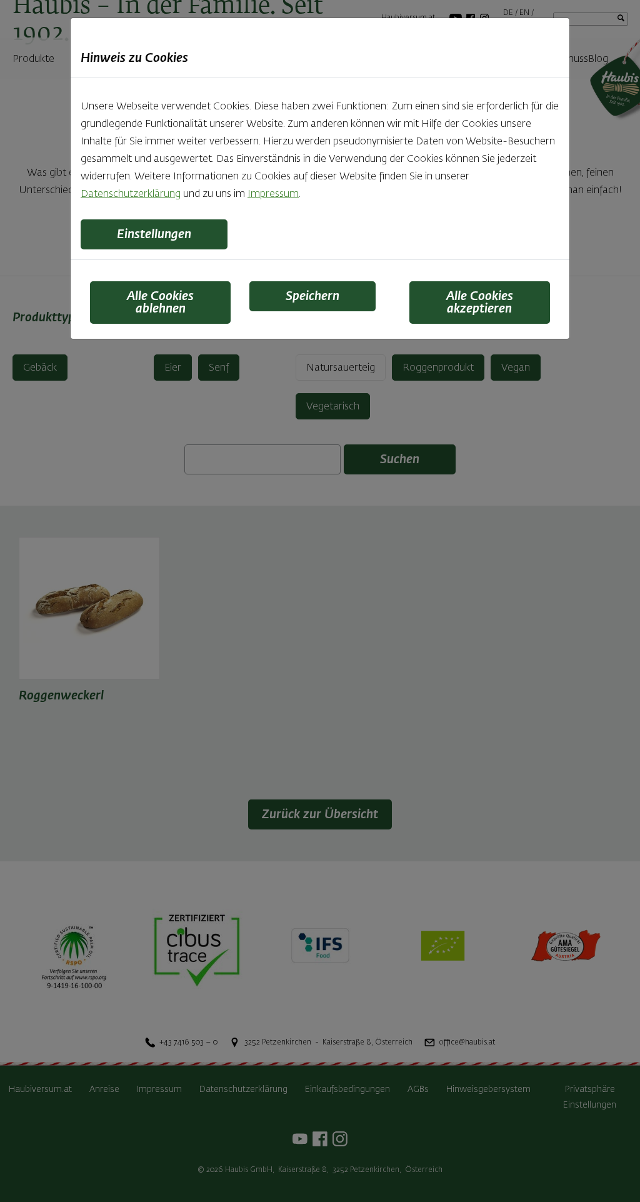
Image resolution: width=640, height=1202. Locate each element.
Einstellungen (154, 234)
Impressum (273, 194)
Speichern (312, 296)
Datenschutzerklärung (131, 194)
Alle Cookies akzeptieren (479, 302)
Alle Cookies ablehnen (160, 302)
